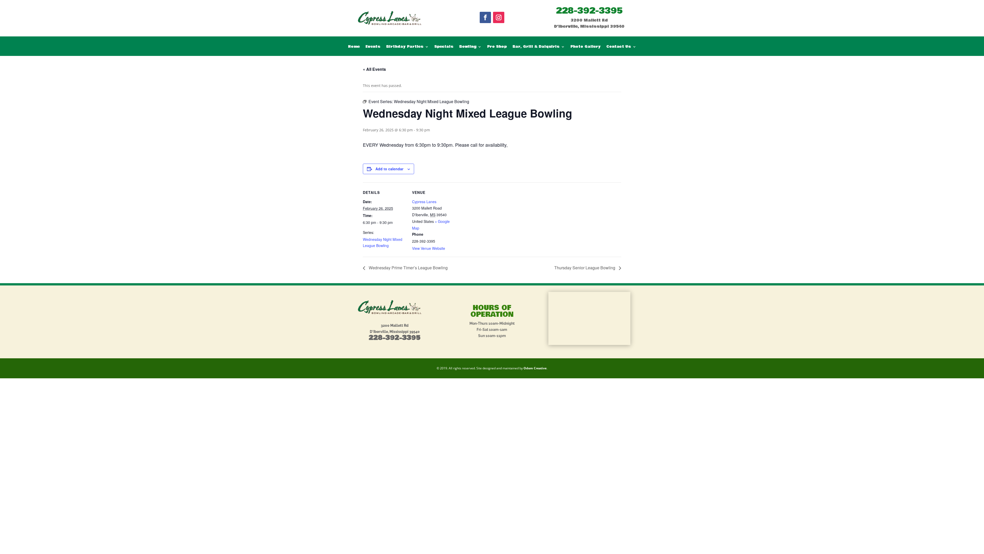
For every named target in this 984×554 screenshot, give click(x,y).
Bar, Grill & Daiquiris (536, 47)
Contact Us (618, 47)
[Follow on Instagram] (498, 17)
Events (373, 47)
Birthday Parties (405, 47)
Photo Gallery (585, 47)
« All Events (374, 69)
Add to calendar (389, 168)
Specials (444, 47)
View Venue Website (428, 248)
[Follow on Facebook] (485, 17)
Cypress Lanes (424, 201)
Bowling (467, 47)
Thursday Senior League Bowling (585, 268)
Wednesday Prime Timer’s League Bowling (408, 268)
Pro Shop (497, 47)
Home (354, 47)
